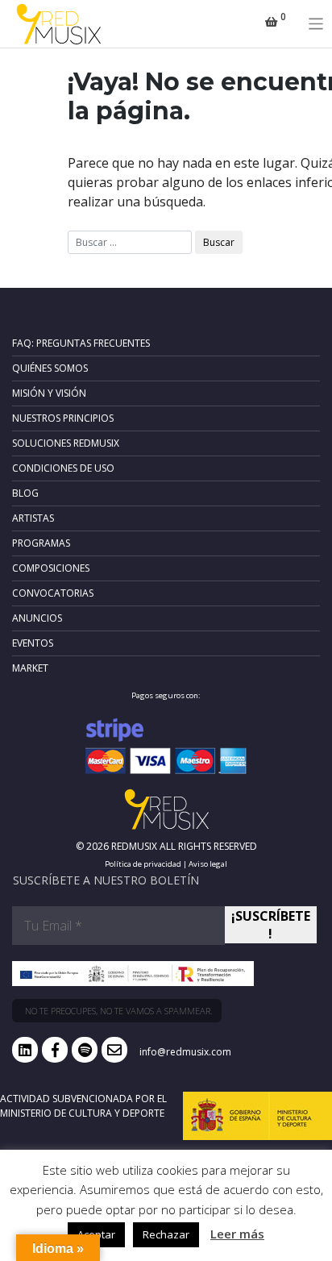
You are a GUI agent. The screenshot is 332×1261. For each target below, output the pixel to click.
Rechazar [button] (166, 1234)
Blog (25, 493)
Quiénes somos (50, 368)
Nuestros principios (63, 418)
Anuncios (37, 618)
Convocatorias (52, 593)
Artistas (33, 518)
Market (30, 668)
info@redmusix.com (185, 1052)
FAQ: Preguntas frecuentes (81, 343)
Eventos (32, 643)
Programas (41, 543)
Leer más (237, 1234)
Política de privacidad (143, 864)
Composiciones (50, 568)
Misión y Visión (49, 393)
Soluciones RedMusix (65, 443)
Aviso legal (208, 864)
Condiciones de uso (63, 468)
